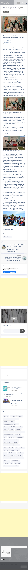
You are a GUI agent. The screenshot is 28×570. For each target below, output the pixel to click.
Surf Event (20, 452)
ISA (5, 437)
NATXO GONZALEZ (8, 445)
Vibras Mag (6, 460)
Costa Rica (15, 418)
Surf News (12, 455)
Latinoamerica (15, 439)
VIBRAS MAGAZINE (5, 564)
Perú (5, 447)
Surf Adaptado (7, 236)
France (5, 429)
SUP (17, 450)
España (5, 421)
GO (14, 318)
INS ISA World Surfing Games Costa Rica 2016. (13, 432)
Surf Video (14, 458)
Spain (12, 450)
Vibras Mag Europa (8, 463)
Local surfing (7, 442)
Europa (12, 421)
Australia (6, 416)
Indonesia (18, 429)
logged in (10, 268)
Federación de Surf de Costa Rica (11, 424)
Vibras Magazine (15, 460)
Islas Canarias (20, 437)
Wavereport (17, 463)
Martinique (15, 442)
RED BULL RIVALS (19, 447)
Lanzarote (6, 439)
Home (4, 7)
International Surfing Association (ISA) (12, 434)
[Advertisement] (14, 292)
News (17, 566)
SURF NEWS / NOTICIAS (12, 7)
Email (2, 544)
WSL (16, 465)
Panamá (17, 445)
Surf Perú (20, 455)
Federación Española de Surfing (10, 426)
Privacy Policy (12, 566)
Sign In (23, 2)
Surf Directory (12, 452)
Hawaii (11, 429)
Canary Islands (7, 418)
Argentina (6, 43)
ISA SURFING (11, 437)
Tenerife (21, 458)
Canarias (20, 416)
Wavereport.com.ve (8, 465)
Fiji (20, 426)
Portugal (11, 447)
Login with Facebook (11, 272)
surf (5, 452)
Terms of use (6, 566)
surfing (5, 455)
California (13, 416)
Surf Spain (6, 458)
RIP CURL (6, 450)
